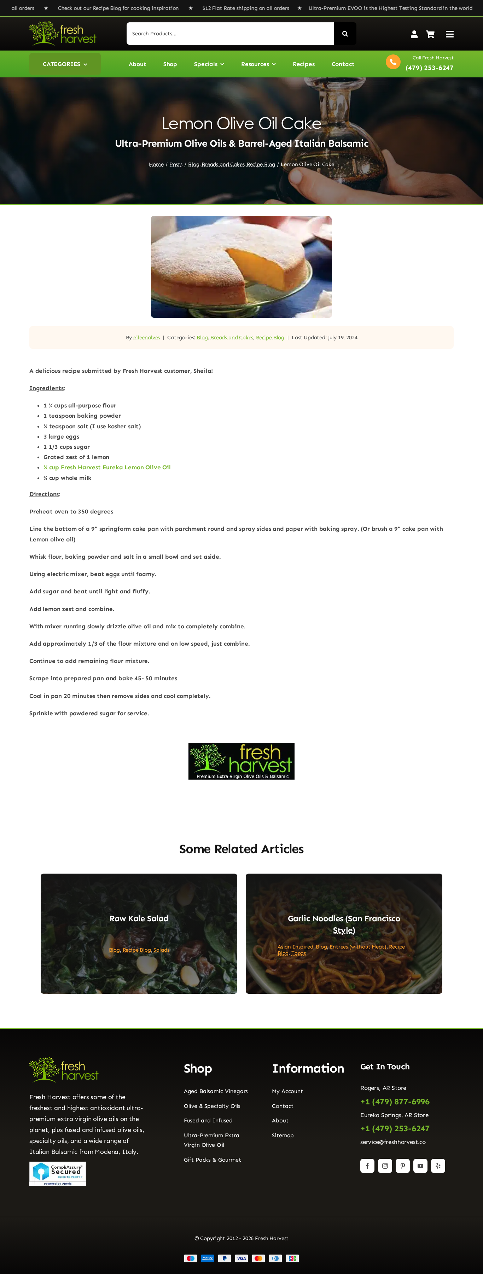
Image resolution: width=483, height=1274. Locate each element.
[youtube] (420, 1166)
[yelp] (438, 1166)
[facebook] (367, 1166)
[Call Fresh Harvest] (418, 64)
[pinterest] (403, 1166)
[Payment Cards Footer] (241, 1257)
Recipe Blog (270, 337)
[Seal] (57, 1164)
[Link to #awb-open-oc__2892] (450, 34)
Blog (202, 337)
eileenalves (146, 337)
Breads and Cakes (231, 337)
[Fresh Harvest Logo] (63, 23)
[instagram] (385, 1166)
